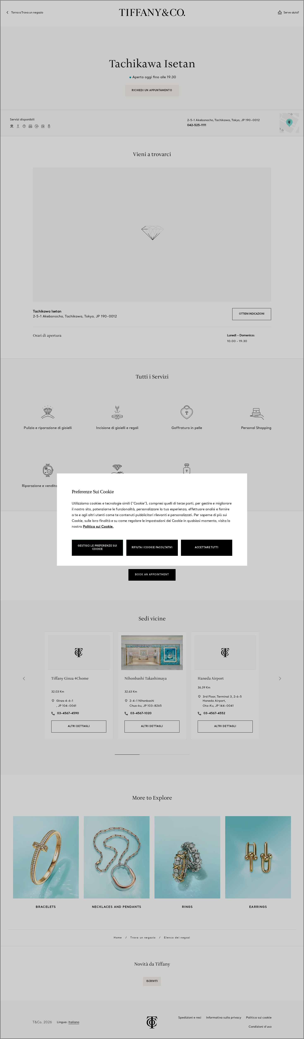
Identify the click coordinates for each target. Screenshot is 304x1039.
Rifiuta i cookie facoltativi (152, 547)
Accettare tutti (206, 547)
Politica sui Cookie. (98, 527)
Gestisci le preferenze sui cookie (97, 548)
